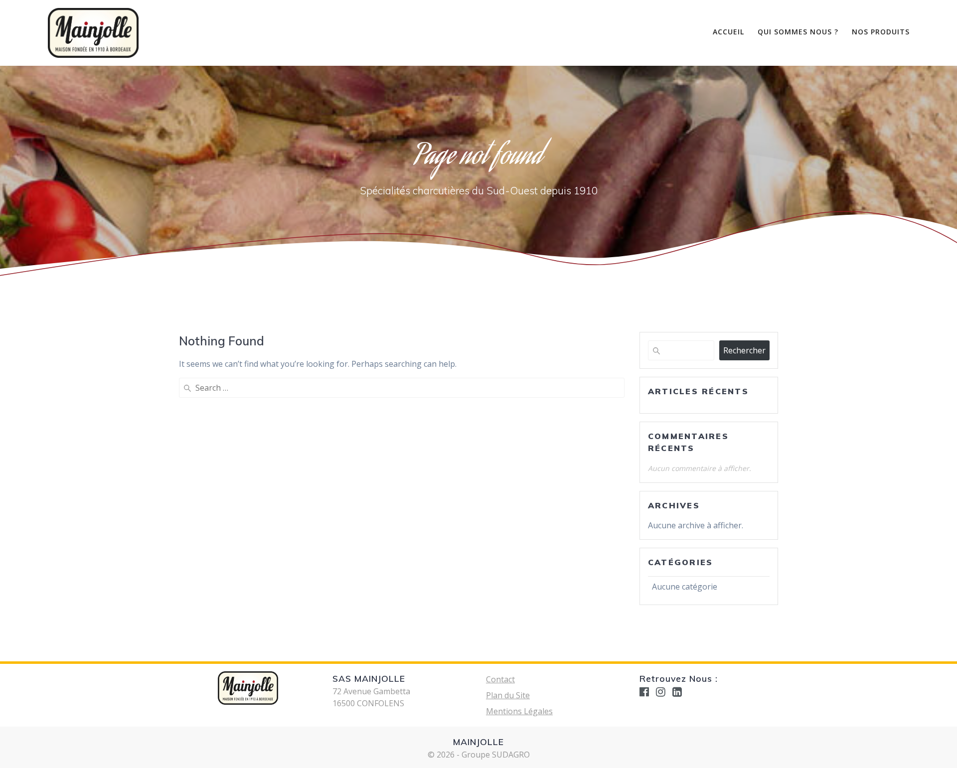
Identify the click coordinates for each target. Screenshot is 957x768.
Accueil (728, 31)
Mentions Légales (519, 711)
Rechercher (744, 350)
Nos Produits (881, 31)
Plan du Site (508, 695)
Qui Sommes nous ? (798, 31)
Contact (500, 679)
